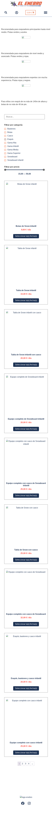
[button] (45, 12)
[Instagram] (29, 803)
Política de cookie (27, 809)
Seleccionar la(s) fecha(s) (26, 236)
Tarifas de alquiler (43, 809)
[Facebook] (23, 803)
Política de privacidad (11, 809)
